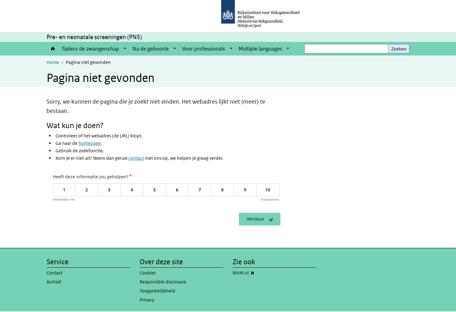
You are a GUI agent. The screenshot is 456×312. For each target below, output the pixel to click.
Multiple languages (260, 48)
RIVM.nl (257, 273)
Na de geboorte (150, 48)
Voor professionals (203, 48)
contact (136, 158)
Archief (54, 282)
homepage (89, 143)
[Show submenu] (125, 49)
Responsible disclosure (163, 282)
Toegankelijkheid (157, 291)
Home (52, 49)
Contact (54, 273)
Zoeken (399, 49)
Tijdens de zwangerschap (90, 48)
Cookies (148, 273)
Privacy (147, 300)
